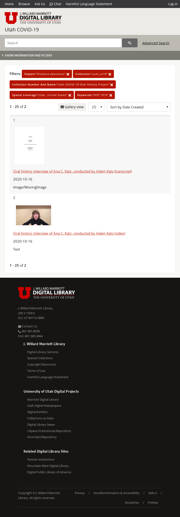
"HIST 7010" (93, 95)
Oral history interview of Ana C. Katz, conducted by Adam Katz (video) (69, 233)
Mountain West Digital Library (48, 466)
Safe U (152, 493)
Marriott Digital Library (43, 399)
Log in (173, 4)
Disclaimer (132, 502)
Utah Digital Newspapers (44, 405)
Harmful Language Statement (89, 4)
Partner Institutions (41, 459)
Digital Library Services (42, 352)
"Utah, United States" (40, 95)
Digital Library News (41, 424)
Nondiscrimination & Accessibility (117, 493)
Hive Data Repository (42, 437)
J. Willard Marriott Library (35, 308)
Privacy (80, 493)
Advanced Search (155, 43)
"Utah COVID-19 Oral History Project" (61, 84)
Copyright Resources (41, 364)
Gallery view (74, 107)
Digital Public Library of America (49, 472)
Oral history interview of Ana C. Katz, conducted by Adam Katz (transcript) (72, 171)
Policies (153, 502)
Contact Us (29, 326)
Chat (57, 4)
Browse (24, 4)
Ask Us (40, 4)
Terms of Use (36, 371)
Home (9, 4)
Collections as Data (40, 418)
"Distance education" (45, 74)
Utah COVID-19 (22, 29)
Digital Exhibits (37, 412)
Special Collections (40, 358)
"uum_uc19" (92, 74)
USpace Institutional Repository (49, 431)
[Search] (130, 42)
